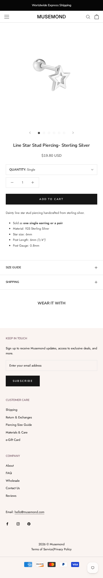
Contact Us (13, 488)
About (10, 465)
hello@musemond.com (29, 512)
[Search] (88, 17)
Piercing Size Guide (19, 424)
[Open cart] (97, 16)
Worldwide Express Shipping (51, 5)
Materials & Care (17, 432)
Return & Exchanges (19, 417)
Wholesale (13, 480)
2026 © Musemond (51, 544)
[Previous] (30, 133)
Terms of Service (42, 549)
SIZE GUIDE (13, 267)
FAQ (9, 473)
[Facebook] (7, 523)
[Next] (73, 133)
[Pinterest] (28, 523)
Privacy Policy (63, 549)
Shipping (11, 409)
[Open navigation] (6, 16)
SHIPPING (12, 282)
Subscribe (23, 381)
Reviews (11, 495)
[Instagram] (18, 523)
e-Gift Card (13, 440)
